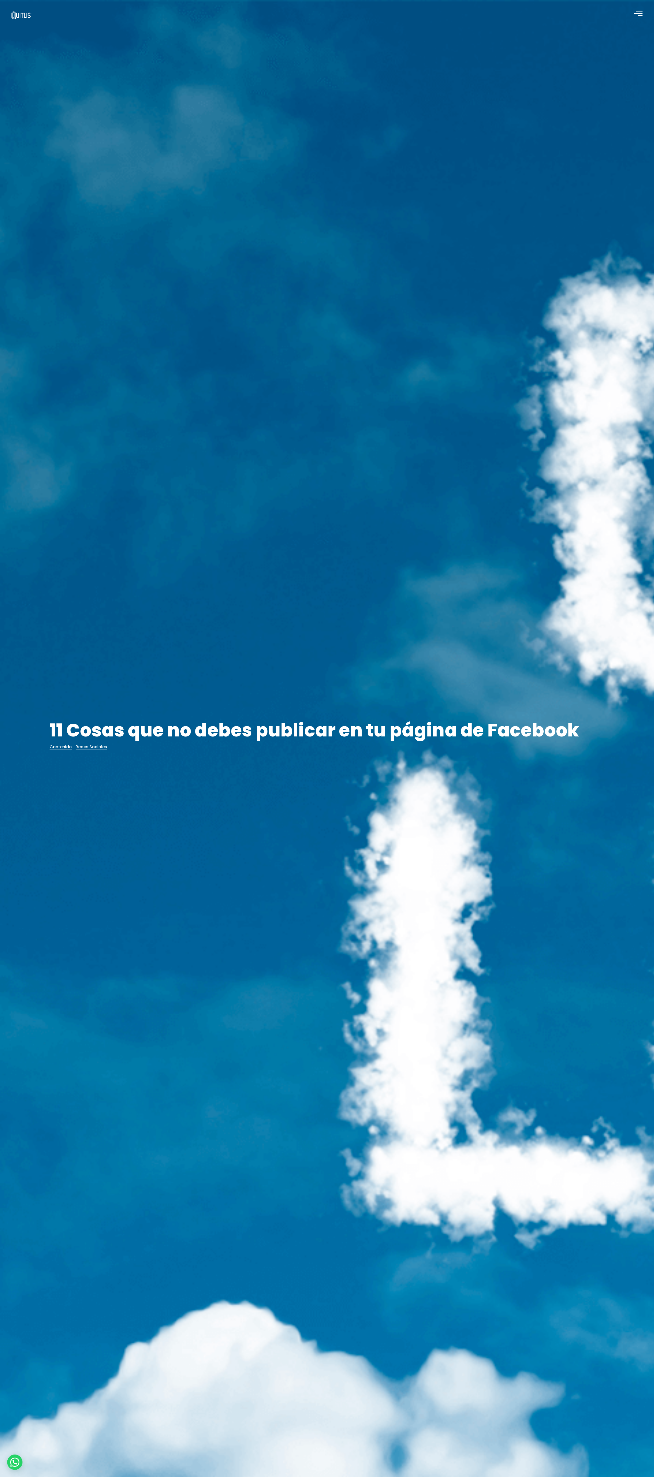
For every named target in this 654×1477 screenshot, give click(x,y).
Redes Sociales (91, 747)
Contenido (61, 747)
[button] (14, 1462)
